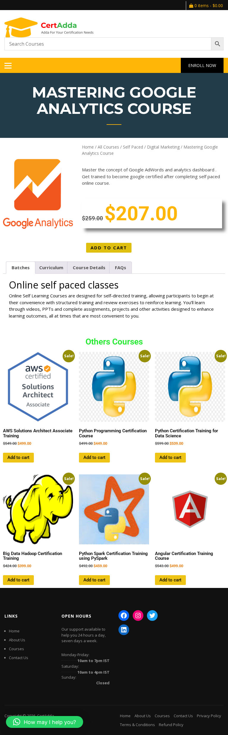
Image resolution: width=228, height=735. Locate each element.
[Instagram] (138, 615)
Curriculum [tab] (51, 267)
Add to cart (109, 248)
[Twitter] (152, 615)
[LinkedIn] (123, 629)
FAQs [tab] (120, 267)
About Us (17, 639)
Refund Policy (171, 724)
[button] (44, 722)
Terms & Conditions (137, 724)
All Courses (108, 147)
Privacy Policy (209, 715)
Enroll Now (202, 65)
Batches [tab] (21, 267)
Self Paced (133, 147)
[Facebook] (123, 615)
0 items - (208, 5)
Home (88, 147)
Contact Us (18, 657)
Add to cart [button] (18, 457)
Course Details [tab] (89, 267)
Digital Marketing (163, 147)
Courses (16, 648)
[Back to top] (215, 722)
